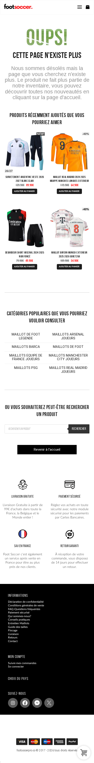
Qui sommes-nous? (19, 616)
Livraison (13, 634)
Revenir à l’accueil (47, 449)
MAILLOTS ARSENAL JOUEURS (68, 336)
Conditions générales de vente (26, 605)
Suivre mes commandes (22, 663)
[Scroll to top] (51, 743)
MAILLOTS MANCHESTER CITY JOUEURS (68, 357)
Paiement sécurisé (18, 612)
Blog (10, 644)
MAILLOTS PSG (26, 368)
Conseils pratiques (19, 619)
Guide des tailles (18, 626)
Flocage (12, 630)
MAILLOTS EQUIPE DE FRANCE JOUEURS (25, 357)
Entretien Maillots (18, 623)
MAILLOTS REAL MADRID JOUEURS (68, 370)
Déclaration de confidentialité (26, 601)
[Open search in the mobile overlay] (47, 428)
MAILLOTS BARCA (26, 347)
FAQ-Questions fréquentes (24, 609)
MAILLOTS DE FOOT (68, 347)
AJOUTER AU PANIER (24, 191)
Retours (12, 637)
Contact (13, 641)
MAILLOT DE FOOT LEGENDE (26, 336)
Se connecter (16, 666)
